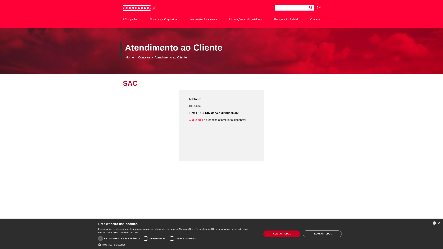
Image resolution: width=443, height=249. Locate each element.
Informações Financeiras (203, 19)
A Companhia (130, 19)
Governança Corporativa (163, 19)
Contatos (315, 19)
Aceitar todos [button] (282, 234)
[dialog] (221, 234)
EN (318, 7)
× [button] (439, 223)
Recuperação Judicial (286, 19)
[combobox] (434, 223)
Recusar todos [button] (322, 234)
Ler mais (134, 232)
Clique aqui (196, 119)
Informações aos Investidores (245, 19)
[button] (177, 244)
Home (130, 57)
